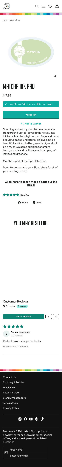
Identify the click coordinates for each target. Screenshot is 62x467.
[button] (11, 195)
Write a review (23, 316)
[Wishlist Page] (50, 6)
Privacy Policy (11, 407)
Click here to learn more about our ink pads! (31, 183)
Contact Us (9, 377)
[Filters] (48, 316)
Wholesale (9, 387)
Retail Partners (11, 392)
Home (5, 20)
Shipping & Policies (14, 382)
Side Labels (40, 167)
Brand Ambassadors (14, 397)
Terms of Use (10, 402)
